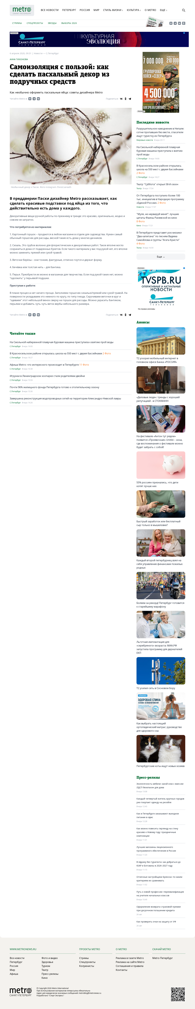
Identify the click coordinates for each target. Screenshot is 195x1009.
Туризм (46, 966)
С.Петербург (52, 53)
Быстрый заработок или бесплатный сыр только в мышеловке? (158, 523)
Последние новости (152, 122)
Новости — (40, 53)
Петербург (69, 10)
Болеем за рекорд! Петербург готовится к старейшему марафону (160, 604)
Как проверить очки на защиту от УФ (156, 921)
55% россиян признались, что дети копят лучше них (157, 484)
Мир (96, 10)
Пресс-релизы (50, 974)
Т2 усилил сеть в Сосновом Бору (155, 688)
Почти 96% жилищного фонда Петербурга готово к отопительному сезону (54, 387)
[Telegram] (130, 99)
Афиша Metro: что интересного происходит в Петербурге (44, 364)
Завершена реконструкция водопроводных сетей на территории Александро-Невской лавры (65, 398)
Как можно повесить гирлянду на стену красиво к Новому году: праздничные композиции (157, 832)
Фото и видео (50, 958)
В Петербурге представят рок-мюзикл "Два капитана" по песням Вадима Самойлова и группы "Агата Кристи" (159, 236)
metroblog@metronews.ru (90, 993)
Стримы (17, 23)
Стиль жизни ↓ (113, 10)
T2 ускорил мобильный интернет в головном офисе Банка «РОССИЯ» (157, 360)
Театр (139, 188)
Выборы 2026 (69, 23)
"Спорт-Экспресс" (56, 995)
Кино (138, 225)
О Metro (150, 10)
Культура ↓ (134, 10)
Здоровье (47, 962)
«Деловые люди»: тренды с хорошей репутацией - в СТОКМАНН (158, 399)
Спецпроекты (35, 23)
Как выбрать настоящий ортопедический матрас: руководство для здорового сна (159, 727)
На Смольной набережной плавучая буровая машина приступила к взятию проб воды (61, 342)
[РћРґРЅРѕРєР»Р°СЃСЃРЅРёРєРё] (125, 99)
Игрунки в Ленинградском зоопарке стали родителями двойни (47, 376)
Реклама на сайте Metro (130, 962)
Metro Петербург (162, 958)
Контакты (121, 970)
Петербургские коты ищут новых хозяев (160, 766)
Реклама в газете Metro (130, 958)
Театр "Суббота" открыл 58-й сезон (157, 184)
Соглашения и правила (129, 966)
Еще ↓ (163, 10)
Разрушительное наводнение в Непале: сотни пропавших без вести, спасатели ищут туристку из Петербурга (160, 132)
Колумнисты (86, 966)
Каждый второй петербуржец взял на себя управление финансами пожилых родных (159, 564)
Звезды (52, 23)
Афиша (14, 974)
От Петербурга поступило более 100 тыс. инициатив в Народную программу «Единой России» (160, 199)
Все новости (49, 10)
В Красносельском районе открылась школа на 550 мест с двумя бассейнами (56, 353)
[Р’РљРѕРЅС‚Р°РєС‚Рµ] (121, 99)
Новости (140, 207)
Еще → (161, 256)
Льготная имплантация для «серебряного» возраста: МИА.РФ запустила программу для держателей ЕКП (159, 647)
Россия (85, 10)
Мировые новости (144, 140)
